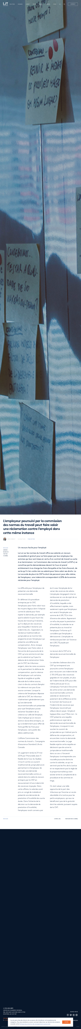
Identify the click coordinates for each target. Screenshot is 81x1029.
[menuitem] (5, 4)
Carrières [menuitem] (47, 4)
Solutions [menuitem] (12, 4)
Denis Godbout (11, 539)
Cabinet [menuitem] (28, 4)
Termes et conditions (22, 1026)
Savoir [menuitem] (40, 4)
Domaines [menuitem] (20, 4)
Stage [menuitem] (54, 4)
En (60, 4)
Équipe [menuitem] (34, 4)
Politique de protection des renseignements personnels (34, 1024)
